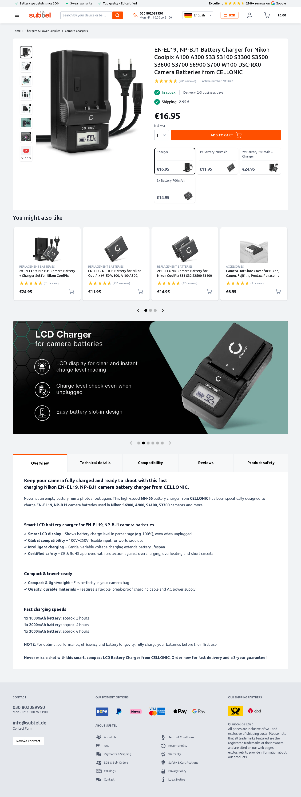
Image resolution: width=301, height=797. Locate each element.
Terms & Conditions (181, 737)
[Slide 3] (155, 310)
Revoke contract (28, 741)
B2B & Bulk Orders (116, 762)
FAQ (106, 745)
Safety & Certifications (183, 762)
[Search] (117, 15)
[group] (166, 81)
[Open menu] (18, 15)
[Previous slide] (138, 310)
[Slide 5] (157, 443)
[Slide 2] (150, 310)
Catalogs (109, 771)
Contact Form (22, 728)
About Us (110, 737)
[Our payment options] (102, 711)
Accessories (235, 266)
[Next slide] (163, 310)
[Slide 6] (162, 443)
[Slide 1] (145, 310)
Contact (109, 779)
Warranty (174, 754)
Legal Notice (176, 779)
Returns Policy (177, 745)
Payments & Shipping (117, 754)
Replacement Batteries (37, 266)
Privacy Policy (177, 771)
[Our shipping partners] (235, 710)
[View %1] (26, 52)
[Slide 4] (152, 443)
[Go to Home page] (40, 14)
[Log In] (249, 15)
